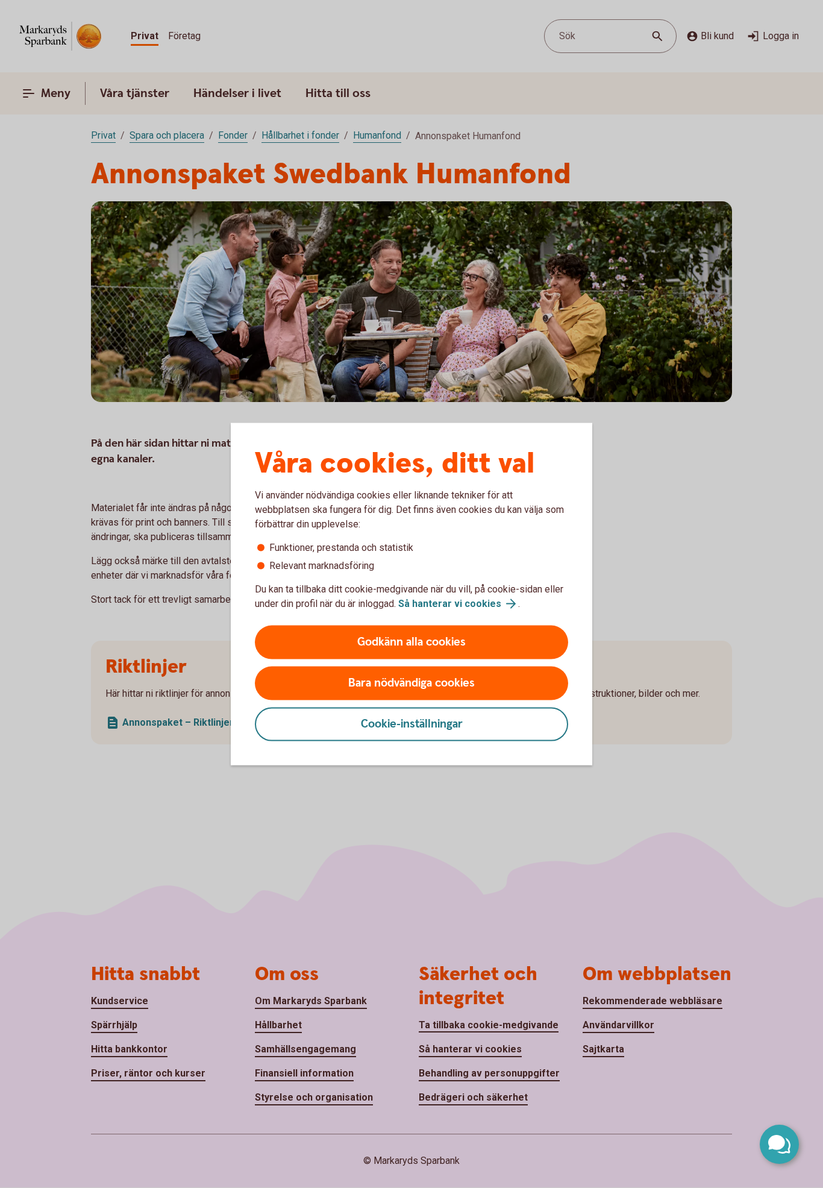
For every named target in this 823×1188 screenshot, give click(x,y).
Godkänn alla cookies (411, 642)
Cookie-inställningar (412, 724)
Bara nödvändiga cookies (411, 683)
